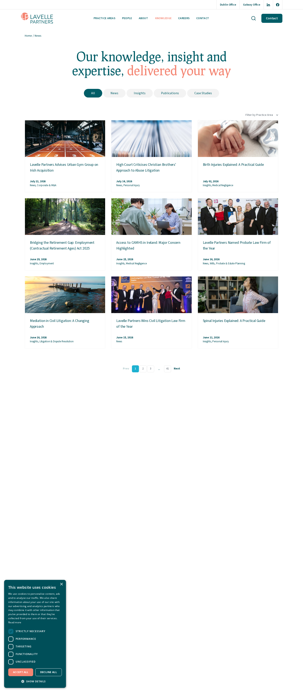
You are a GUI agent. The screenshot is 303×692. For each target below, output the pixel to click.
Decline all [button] (48, 672)
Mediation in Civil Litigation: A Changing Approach (59, 323)
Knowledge (163, 18)
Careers (184, 18)
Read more (14, 622)
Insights (140, 93)
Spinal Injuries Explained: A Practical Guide (234, 320)
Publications (170, 93)
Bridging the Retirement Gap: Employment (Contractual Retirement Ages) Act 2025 (62, 245)
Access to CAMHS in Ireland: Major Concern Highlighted (148, 245)
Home (28, 36)
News (114, 93)
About (143, 18)
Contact (202, 18)
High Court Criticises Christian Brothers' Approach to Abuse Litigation (146, 167)
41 (167, 369)
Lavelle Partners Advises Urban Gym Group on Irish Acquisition (64, 167)
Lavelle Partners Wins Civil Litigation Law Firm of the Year (150, 323)
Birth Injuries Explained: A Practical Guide (233, 164)
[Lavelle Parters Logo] (37, 18)
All (93, 93)
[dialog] (35, 634)
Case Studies (203, 93)
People (127, 18)
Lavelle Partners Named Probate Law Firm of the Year (237, 245)
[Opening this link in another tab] (268, 4)
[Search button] (253, 18)
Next (177, 369)
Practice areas (104, 18)
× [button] (61, 584)
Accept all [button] (20, 672)
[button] (35, 681)
